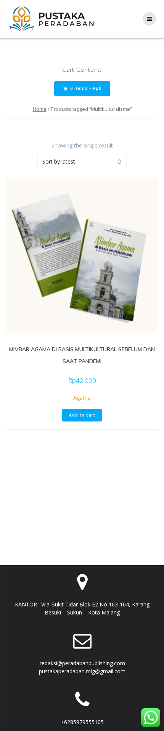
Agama (82, 397)
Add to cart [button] (82, 415)
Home (40, 108)
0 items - (85, 88)
